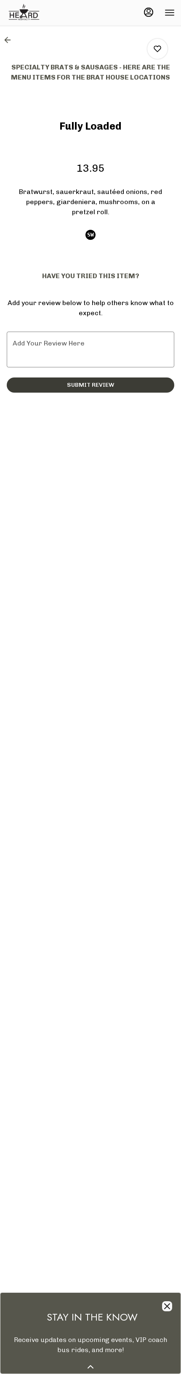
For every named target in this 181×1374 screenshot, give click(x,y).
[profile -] (149, 12)
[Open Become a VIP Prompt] (90, 1367)
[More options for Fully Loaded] (157, 49)
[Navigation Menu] (169, 12)
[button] (10, 40)
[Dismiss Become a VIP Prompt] (167, 1306)
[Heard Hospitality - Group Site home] (44, 12)
